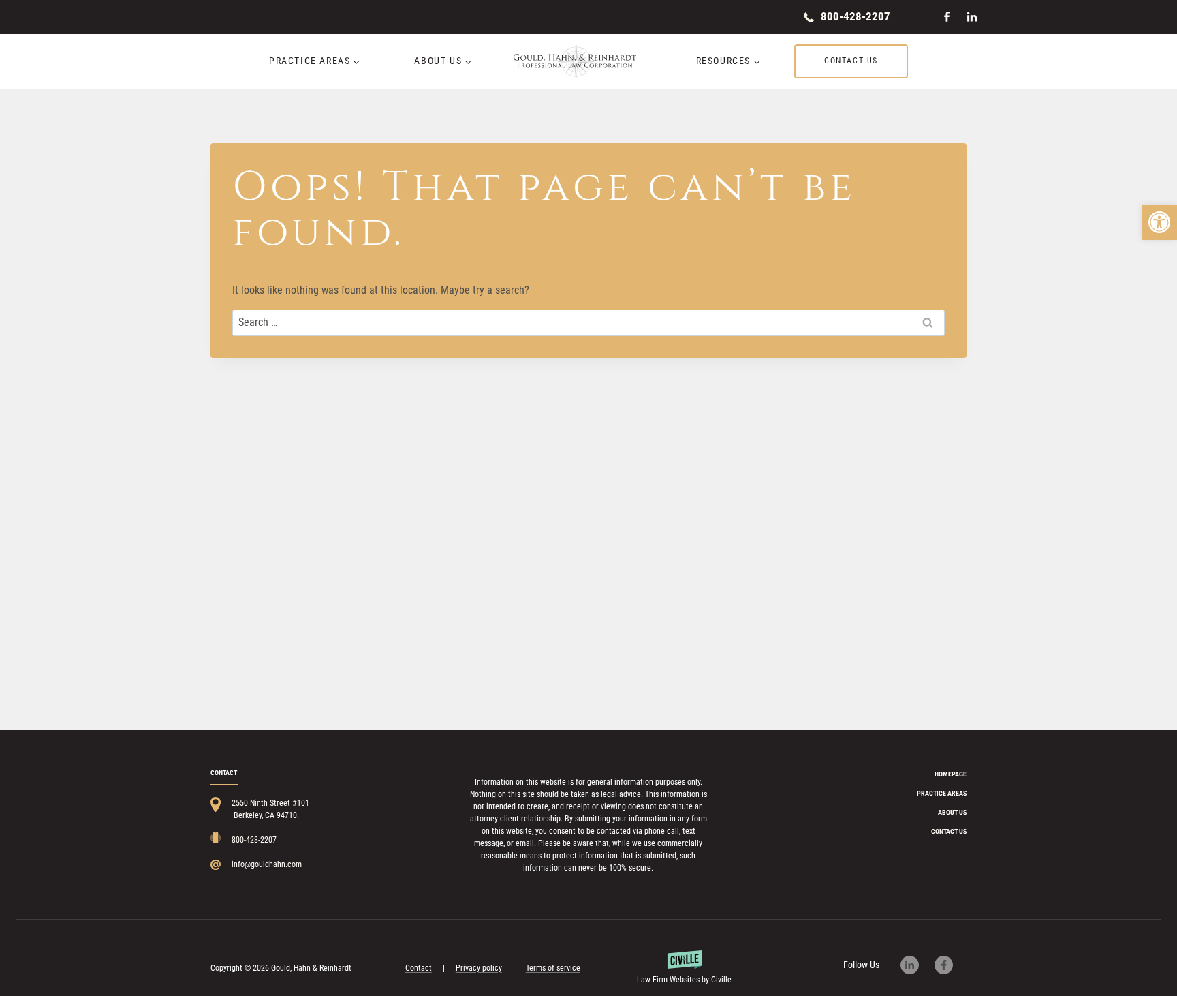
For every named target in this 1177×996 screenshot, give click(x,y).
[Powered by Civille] (684, 968)
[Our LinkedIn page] (916, 965)
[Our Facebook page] (951, 965)
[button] (1159, 222)
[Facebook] (947, 17)
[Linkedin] (972, 17)
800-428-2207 (855, 16)
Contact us (851, 60)
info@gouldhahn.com (267, 864)
